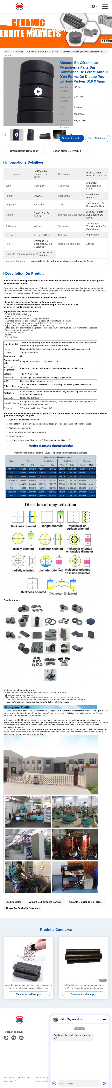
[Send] (104, 1083)
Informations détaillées (23, 150)
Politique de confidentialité (10, 1079)
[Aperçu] (20, 1023)
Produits (19, 52)
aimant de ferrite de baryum (45, 902)
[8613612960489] (6, 1038)
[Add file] (54, 1083)
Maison (8, 51)
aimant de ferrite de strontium (23, 908)
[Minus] (104, 1019)
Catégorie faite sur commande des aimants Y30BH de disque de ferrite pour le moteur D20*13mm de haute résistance (84, 987)
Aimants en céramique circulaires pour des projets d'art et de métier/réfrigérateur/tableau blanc (28, 986)
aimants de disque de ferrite (85, 902)
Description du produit (66, 150)
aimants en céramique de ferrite (42, 52)
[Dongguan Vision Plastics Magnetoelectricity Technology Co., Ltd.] (20, 6)
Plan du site (24, 1077)
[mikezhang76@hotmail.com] (21, 1038)
